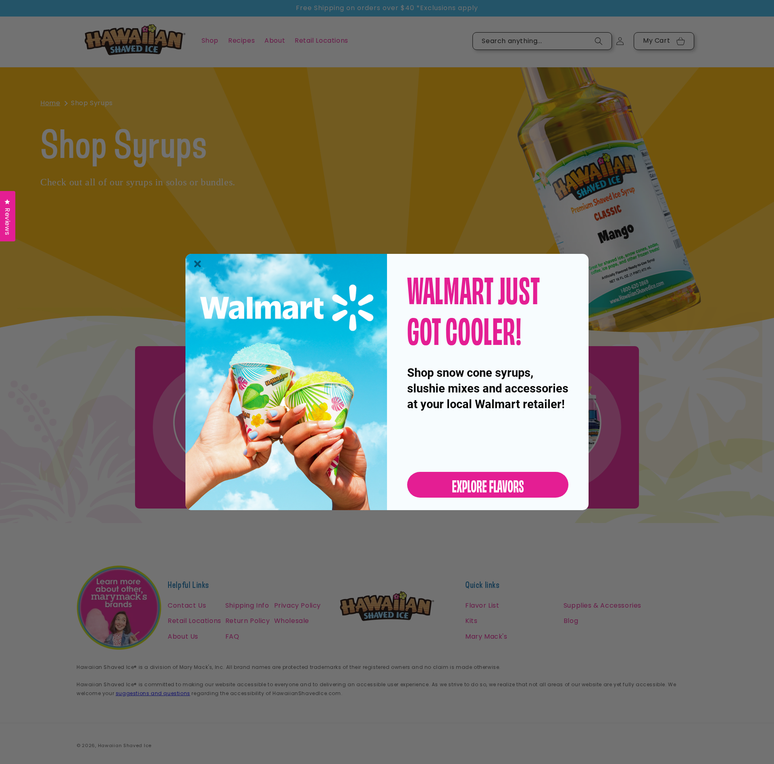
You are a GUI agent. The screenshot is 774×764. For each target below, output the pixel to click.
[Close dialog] (197, 264)
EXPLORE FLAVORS (488, 485)
